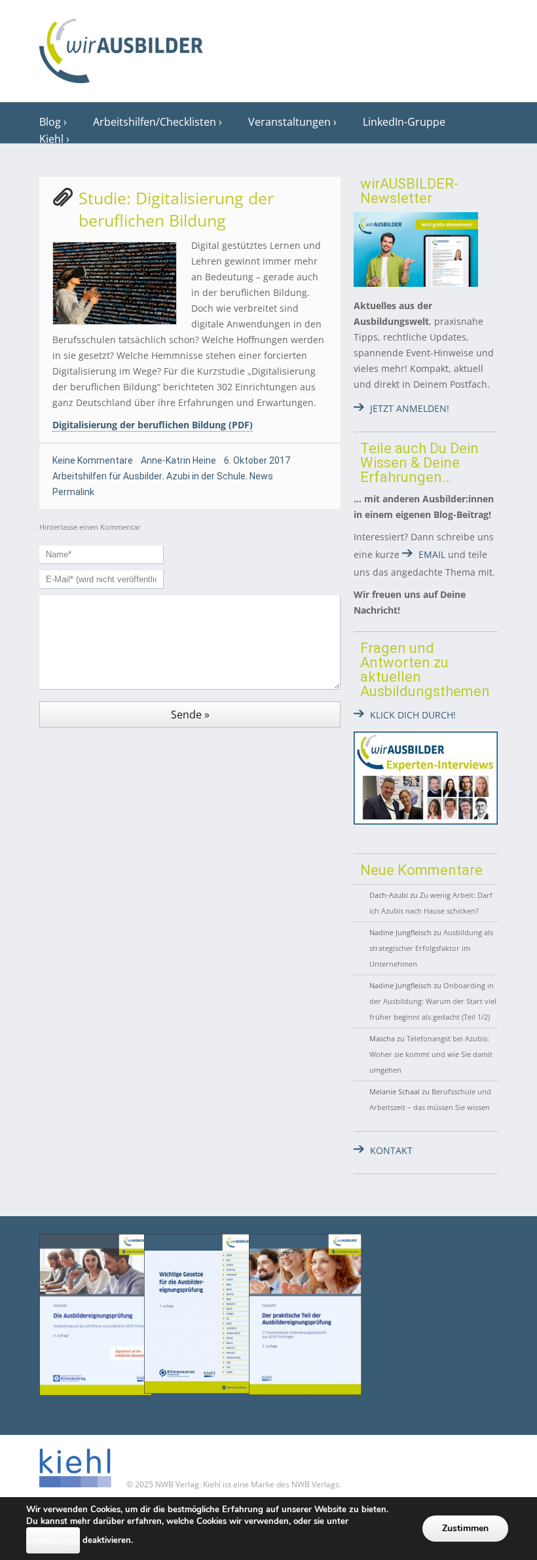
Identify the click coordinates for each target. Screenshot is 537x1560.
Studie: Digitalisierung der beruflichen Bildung (176, 209)
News (261, 476)
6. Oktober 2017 (257, 460)
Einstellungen (53, 1540)
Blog (50, 122)
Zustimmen (465, 1528)
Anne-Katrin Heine (178, 460)
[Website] (121, 46)
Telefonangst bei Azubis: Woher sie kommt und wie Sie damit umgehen (430, 1054)
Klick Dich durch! (413, 715)
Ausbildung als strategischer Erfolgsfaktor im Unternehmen (431, 948)
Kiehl (51, 139)
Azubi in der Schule (206, 476)
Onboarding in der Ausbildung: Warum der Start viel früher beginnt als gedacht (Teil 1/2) (432, 1001)
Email (431, 554)
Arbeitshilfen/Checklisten (154, 122)
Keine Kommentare (92, 460)
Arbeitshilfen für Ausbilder (107, 476)
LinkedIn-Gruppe (404, 122)
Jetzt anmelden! (409, 408)
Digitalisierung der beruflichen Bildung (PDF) (152, 424)
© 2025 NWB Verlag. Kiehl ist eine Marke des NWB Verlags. (232, 1484)
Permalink (73, 492)
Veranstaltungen (289, 122)
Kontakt (391, 1150)
